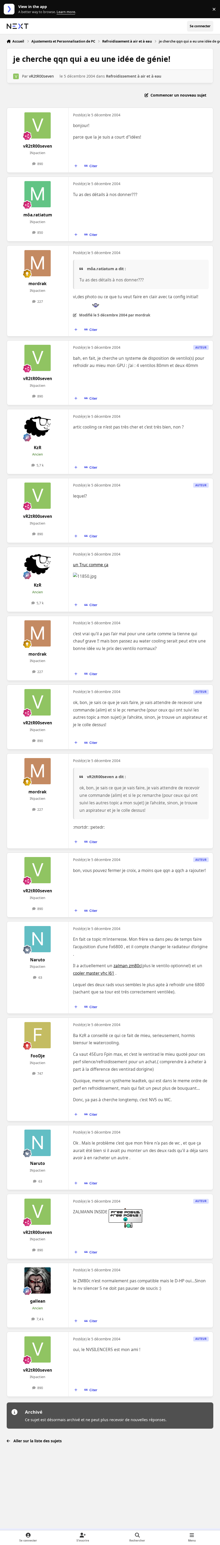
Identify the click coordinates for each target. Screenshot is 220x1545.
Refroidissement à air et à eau (133, 76)
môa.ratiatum (37, 215)
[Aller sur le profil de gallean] (37, 1280)
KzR (37, 447)
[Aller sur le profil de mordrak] (37, 263)
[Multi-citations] (76, 166)
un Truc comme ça (90, 565)
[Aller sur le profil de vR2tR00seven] (16, 76)
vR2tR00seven (41, 76)
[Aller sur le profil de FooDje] (37, 1035)
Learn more (10, 9)
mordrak (37, 283)
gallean (37, 1301)
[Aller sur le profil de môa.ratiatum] (37, 194)
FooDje (38, 1056)
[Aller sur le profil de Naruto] (37, 939)
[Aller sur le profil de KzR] (37, 427)
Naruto (37, 960)
